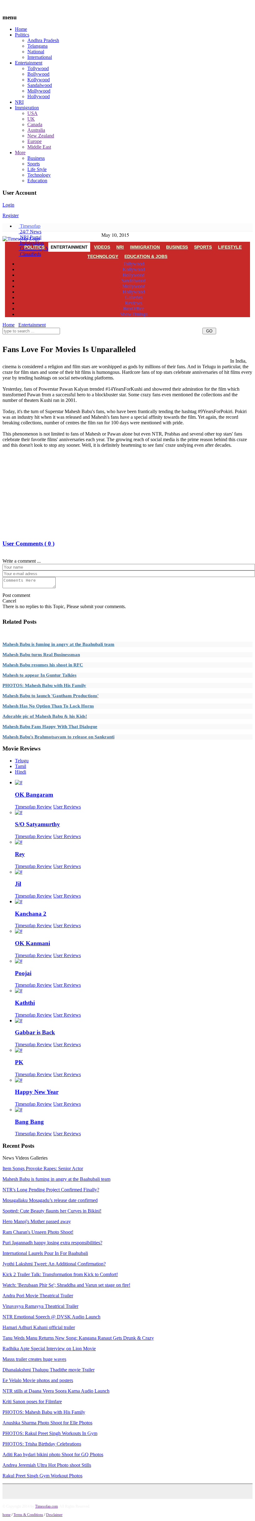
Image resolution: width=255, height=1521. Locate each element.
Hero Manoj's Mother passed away (36, 1221)
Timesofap (29, 226)
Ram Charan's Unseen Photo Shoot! (37, 1232)
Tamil (20, 766)
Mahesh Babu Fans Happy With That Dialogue (49, 726)
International (39, 57)
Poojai (23, 973)
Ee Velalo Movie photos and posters (37, 1380)
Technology (39, 175)
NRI (19, 102)
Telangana (37, 46)
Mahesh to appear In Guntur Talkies (39, 675)
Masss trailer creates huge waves (34, 1359)
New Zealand (40, 135)
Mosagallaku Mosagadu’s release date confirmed (50, 1200)
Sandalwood (39, 85)
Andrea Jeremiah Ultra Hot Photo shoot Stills (46, 1465)
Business (36, 158)
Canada (34, 124)
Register (10, 215)
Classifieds (30, 254)
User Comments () (28, 543)
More (20, 152)
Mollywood (38, 90)
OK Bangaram (34, 794)
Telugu (22, 760)
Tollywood (38, 68)
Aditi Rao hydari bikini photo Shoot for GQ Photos (52, 1454)
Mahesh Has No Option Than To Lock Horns (48, 705)
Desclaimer (54, 1515)
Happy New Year (36, 1092)
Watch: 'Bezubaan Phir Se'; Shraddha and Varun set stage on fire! (66, 1285)
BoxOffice (133, 308)
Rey (20, 854)
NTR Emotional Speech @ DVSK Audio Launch (51, 1316)
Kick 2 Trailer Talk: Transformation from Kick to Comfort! (60, 1274)
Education (37, 180)
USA (32, 113)
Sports (33, 163)
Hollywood (38, 96)
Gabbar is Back (35, 1032)
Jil (18, 883)
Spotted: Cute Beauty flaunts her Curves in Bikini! (51, 1210)
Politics (22, 34)
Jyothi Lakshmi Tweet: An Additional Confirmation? (54, 1263)
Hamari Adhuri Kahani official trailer (38, 1327)
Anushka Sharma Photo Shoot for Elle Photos (47, 1422)
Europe (34, 141)
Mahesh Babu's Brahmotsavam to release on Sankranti (58, 736)
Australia (36, 130)
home (6, 1515)
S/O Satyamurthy (37, 824)
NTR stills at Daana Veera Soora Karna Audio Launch (55, 1391)
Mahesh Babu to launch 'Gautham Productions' (50, 695)
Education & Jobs (145, 256)
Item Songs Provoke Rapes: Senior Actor (42, 1168)
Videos (102, 247)
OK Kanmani (32, 943)
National (35, 51)
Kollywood (38, 79)
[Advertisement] (115, 338)
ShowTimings (133, 314)
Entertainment (28, 62)
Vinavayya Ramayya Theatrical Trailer (40, 1306)
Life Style (37, 169)
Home (21, 29)
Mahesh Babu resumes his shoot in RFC (42, 664)
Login (8, 204)
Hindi (20, 772)
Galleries (133, 297)
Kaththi (25, 1002)
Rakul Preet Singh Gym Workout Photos (42, 1475)
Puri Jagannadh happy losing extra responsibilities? (52, 1242)
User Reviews (67, 806)
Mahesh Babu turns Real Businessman (41, 654)
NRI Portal (30, 237)
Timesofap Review (33, 806)
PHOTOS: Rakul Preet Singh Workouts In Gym (49, 1433)
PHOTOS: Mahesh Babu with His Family (44, 685)
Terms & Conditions (28, 1515)
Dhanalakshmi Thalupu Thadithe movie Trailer (48, 1369)
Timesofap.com (46, 1506)
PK (19, 1062)
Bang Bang (29, 1121)
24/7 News (30, 231)
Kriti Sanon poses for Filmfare (32, 1401)
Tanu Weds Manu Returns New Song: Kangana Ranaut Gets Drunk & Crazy (78, 1338)
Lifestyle (230, 247)
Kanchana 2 (30, 913)
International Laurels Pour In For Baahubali (45, 1253)
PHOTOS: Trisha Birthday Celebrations (41, 1444)
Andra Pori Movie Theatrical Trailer (37, 1295)
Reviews (133, 303)
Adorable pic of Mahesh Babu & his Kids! (44, 716)
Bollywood (38, 74)
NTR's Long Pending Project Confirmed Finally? (50, 1189)
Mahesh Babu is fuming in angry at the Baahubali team (58, 644)
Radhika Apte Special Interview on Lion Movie (49, 1348)
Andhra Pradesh (43, 40)
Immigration (27, 107)
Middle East (39, 147)
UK (31, 119)
